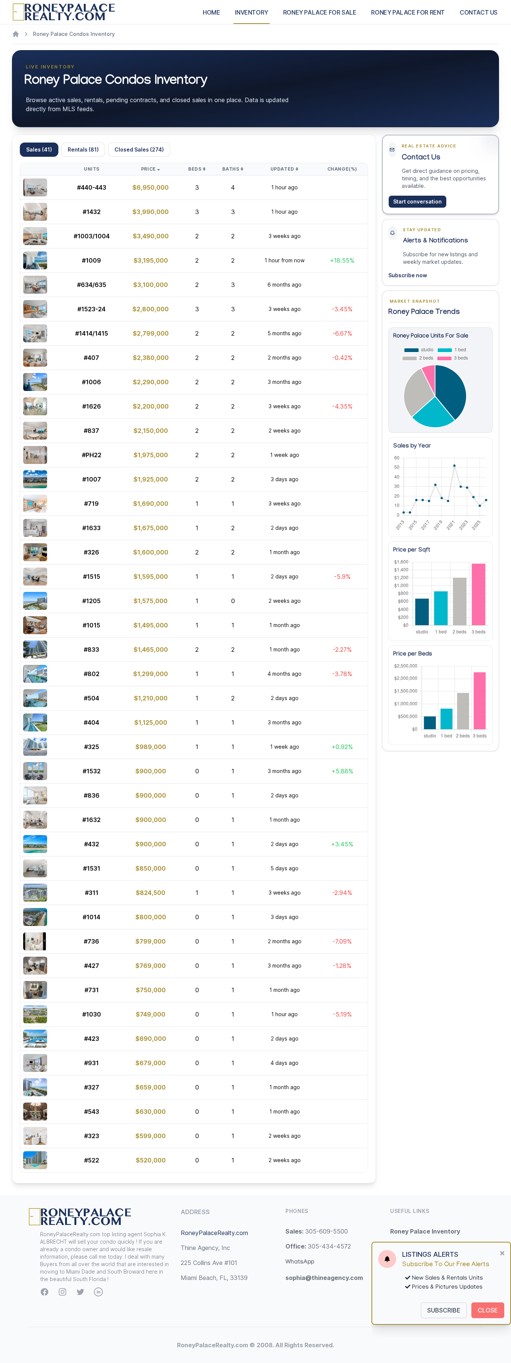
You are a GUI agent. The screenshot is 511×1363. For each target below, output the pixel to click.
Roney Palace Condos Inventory (74, 34)
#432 (91, 844)
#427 (91, 965)
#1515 (91, 576)
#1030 (91, 1014)
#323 (91, 1136)
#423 (91, 1038)
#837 (91, 430)
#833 (91, 649)
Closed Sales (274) (139, 149)
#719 (91, 503)
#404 (91, 722)
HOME (211, 12)
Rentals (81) (83, 149)
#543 (91, 1111)
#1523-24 (91, 309)
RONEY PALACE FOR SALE (320, 12)
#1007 (91, 479)
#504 (91, 698)
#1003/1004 (92, 236)
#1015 (91, 625)
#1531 (91, 868)
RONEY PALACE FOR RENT (408, 12)
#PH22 (91, 455)
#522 (91, 1160)
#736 (91, 941)
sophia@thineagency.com (324, 1277)
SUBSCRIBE (443, 1310)
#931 (91, 1063)
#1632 (91, 819)
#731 (92, 990)
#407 (91, 357)
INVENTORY (251, 12)
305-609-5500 (316, 1231)
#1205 (91, 601)
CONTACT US (479, 12)
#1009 (91, 260)
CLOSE (488, 1310)
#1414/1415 (91, 333)
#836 (92, 795)
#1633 (91, 528)
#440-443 (91, 187)
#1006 (91, 382)
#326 (91, 552)
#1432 (92, 212)
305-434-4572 (318, 1246)
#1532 (92, 771)
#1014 (91, 917)
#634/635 (91, 284)
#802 (92, 674)
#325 (91, 747)
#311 (91, 892)
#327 (91, 1087)
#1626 (91, 406)
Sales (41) (39, 149)
